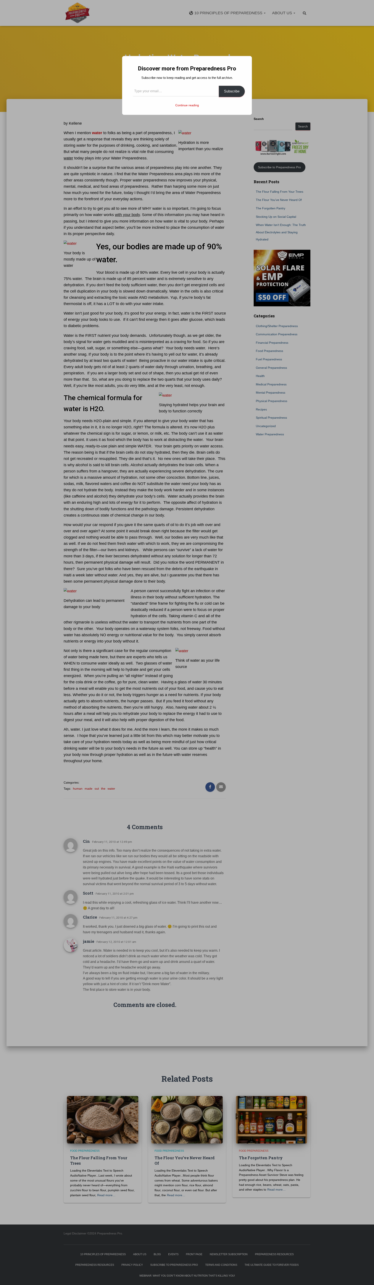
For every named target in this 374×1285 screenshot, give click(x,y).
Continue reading (187, 105)
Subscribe (232, 91)
